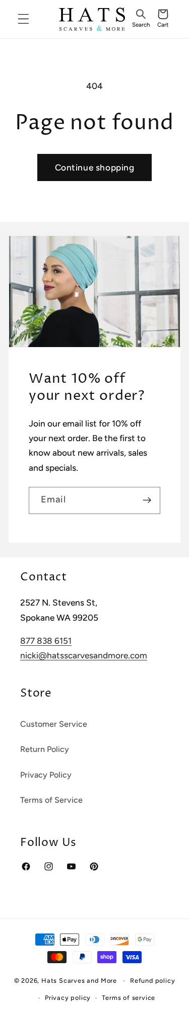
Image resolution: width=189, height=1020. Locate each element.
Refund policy (152, 980)
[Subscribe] (147, 500)
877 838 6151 (46, 641)
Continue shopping (95, 167)
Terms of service (128, 997)
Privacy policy (68, 997)
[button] (141, 19)
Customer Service (53, 724)
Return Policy (44, 749)
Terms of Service (51, 800)
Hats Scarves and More (79, 980)
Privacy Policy (46, 775)
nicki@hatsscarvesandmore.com (83, 655)
